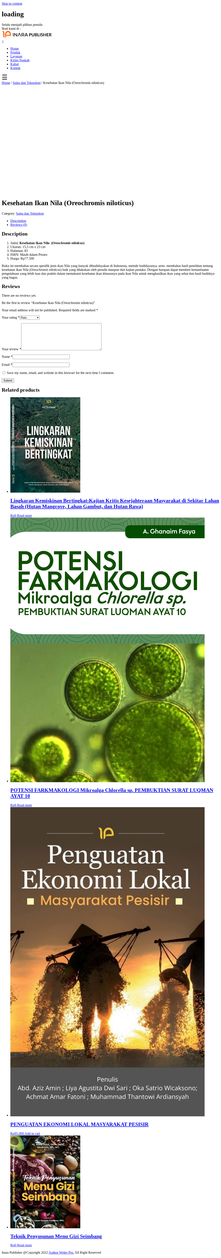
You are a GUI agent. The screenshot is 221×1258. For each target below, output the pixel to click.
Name (7, 356)
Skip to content (12, 3)
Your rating (11, 317)
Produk (15, 52)
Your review (11, 349)
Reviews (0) (18, 224)
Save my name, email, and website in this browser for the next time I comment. (60, 373)
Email (7, 364)
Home (14, 48)
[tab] (114, 221)
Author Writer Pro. (61, 1252)
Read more (24, 515)
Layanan (16, 56)
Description (18, 221)
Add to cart (32, 1133)
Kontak (15, 68)
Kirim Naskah (20, 60)
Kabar (14, 64)
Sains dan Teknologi (27, 83)
